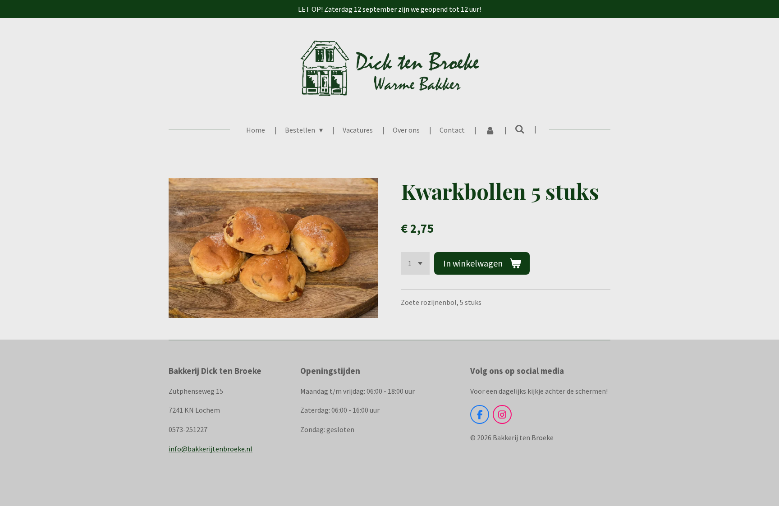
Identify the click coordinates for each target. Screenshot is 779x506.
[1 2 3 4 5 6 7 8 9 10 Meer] (415, 263)
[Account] (489, 130)
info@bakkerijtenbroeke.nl (210, 448)
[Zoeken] (520, 129)
